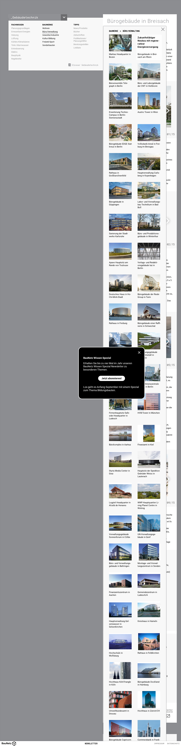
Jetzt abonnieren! (112, 378)
